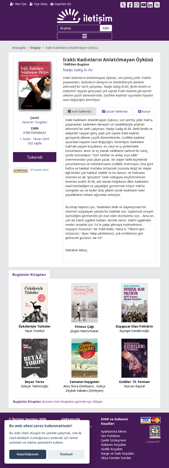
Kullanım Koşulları (113, 445)
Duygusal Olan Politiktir (134, 326)
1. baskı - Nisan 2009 (34, 139)
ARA (106, 28)
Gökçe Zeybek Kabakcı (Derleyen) (86, 388)
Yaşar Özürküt (35, 331)
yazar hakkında (116, 111)
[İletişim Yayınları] (84, 16)
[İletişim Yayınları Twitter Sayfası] (123, 4)
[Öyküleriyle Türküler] (34, 302)
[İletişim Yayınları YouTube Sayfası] (143, 4)
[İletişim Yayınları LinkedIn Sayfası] (150, 4)
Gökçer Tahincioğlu (34, 386)
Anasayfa (18, 48)
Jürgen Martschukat (84, 331)
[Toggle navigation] (84, 36)
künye (146, 111)
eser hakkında (81, 111)
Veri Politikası (110, 436)
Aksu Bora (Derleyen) (78, 386)
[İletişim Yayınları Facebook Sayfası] (130, 4)
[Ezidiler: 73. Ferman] (134, 358)
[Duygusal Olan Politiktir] (134, 302)
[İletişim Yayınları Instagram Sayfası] (136, 4)
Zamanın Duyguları (84, 382)
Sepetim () (62, 4)
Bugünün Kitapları (29, 274)
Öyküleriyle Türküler (34, 326)
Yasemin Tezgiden (34, 122)
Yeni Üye (20, 4)
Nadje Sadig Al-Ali (78, 69)
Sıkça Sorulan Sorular (116, 458)
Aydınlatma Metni (113, 431)
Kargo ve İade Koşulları (117, 453)
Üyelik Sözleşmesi (113, 440)
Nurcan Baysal (134, 386)
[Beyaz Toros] (34, 358)
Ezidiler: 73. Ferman (134, 382)
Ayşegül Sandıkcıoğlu (134, 331)
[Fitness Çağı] (84, 302)
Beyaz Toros (34, 382)
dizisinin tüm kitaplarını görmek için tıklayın (58, 401)
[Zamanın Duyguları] (84, 358)
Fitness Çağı (84, 326)
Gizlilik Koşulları (112, 449)
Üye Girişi (40, 4)
